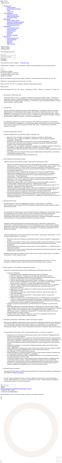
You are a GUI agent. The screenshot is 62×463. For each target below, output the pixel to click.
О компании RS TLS (12, 38)
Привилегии (7, 26)
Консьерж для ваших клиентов (15, 22)
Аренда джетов (11, 7)
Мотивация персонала (13, 25)
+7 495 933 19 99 (24, 62)
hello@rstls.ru (14, 391)
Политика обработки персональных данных (19, 388)
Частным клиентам (12, 14)
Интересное (7, 36)
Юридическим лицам (13, 16)
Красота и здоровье (12, 35)
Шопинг (9, 33)
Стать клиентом (8, 13)
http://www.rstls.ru (18, 372)
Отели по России (12, 29)
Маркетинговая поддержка (14, 23)
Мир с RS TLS (11, 44)
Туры (8, 10)
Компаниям (7, 19)
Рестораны (10, 32)
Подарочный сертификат (14, 8)
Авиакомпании (11, 30)
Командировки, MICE (13, 20)
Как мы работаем (12, 39)
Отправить (3, 60)
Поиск (2, 387)
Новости (9, 42)
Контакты (10, 41)
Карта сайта (4, 388)
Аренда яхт (10, 11)
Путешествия (7, 6)
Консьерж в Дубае (12, 17)
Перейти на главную (6, 75)
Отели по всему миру (13, 27)
